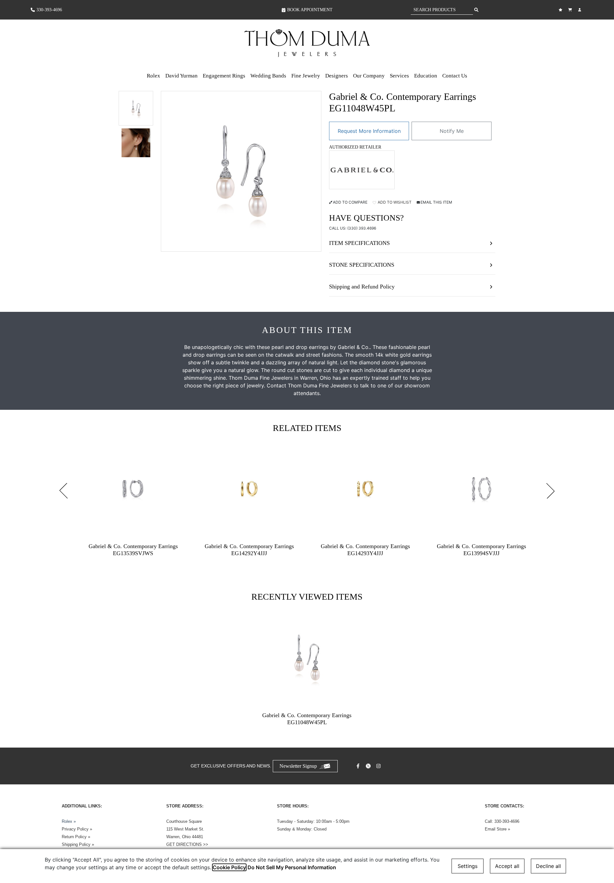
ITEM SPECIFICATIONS (359, 243)
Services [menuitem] (399, 76)
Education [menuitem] (425, 76)
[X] (369, 766)
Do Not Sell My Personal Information (292, 867)
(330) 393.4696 (361, 228)
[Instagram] (379, 766)
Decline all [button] (548, 866)
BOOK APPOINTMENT (310, 9)
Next (551, 490)
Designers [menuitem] (336, 76)
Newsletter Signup (298, 766)
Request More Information (369, 131)
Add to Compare (350, 202)
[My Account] (580, 10)
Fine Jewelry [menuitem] (305, 76)
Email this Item (436, 202)
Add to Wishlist (394, 202)
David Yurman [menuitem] (181, 76)
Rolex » (69, 821)
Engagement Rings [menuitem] (224, 76)
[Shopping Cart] (571, 10)
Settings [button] (467, 866)
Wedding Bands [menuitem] (268, 76)
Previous (63, 490)
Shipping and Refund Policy (362, 286)
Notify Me (452, 131)
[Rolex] (559, 43)
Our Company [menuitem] (369, 76)
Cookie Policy (229, 867)
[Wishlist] (561, 10)
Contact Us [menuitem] (454, 76)
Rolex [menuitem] (153, 76)
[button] (136, 108)
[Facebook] (359, 766)
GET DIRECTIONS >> (187, 844)
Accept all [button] (507, 866)
